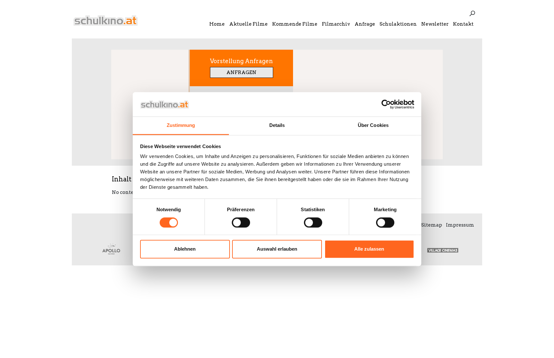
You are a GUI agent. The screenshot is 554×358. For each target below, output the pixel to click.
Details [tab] (277, 125)
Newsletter (435, 24)
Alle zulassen (369, 249)
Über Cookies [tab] (373, 125)
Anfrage (365, 24)
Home (217, 24)
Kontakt (463, 24)
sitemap (431, 225)
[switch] (241, 222)
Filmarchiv (336, 24)
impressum (460, 225)
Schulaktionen (398, 24)
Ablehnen (185, 249)
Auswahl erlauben (277, 249)
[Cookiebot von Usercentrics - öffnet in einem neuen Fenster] (386, 104)
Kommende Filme (294, 24)
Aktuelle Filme (248, 24)
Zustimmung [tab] (181, 125)
